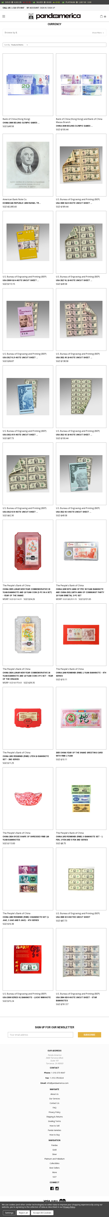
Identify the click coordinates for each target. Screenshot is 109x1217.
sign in (43, 7)
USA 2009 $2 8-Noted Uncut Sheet (73, 917)
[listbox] (20, 45)
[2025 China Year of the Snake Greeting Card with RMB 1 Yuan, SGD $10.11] (81, 718)
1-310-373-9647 (17, 7)
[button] (54, 32)
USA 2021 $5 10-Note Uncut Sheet (74, 357)
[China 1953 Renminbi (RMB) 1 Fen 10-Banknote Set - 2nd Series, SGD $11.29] (28, 718)
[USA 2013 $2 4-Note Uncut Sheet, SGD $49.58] (81, 474)
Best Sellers (54, 1168)
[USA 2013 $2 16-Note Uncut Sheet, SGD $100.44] (81, 396)
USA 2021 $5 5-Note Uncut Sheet (20, 434)
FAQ (54, 1107)
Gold (54, 1149)
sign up (51, 7)
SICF (54, 1177)
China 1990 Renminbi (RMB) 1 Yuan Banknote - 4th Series (81, 674)
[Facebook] (52, 1188)
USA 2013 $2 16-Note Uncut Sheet (74, 434)
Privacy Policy (54, 1112)
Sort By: (7, 45)
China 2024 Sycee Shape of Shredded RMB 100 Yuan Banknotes (26, 838)
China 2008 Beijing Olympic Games (21, 122)
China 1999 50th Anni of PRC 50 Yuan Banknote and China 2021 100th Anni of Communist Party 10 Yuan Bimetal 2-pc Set (80, 592)
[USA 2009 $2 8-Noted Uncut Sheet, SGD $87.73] (81, 879)
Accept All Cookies (42, 1212)
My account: (33, 7)
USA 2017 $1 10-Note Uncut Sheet (74, 280)
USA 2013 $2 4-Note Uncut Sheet (73, 511)
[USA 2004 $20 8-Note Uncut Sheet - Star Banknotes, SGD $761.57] (81, 959)
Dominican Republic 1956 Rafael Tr (22, 202)
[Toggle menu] (3, 16)
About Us (54, 1094)
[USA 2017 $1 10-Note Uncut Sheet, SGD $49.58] (81, 242)
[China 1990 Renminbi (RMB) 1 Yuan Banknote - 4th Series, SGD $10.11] (81, 634)
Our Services (54, 1098)
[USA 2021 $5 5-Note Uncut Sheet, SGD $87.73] (28, 396)
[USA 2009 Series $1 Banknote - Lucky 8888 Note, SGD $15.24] (28, 959)
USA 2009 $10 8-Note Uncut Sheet (74, 202)
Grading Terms (54, 1121)
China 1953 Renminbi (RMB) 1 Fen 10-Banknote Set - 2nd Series (26, 758)
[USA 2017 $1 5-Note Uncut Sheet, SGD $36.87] (28, 319)
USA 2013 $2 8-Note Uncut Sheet (20, 511)
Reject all (23, 1212)
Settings (9, 1212)
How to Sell (54, 1125)
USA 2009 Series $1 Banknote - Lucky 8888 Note (27, 997)
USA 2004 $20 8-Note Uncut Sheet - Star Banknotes (76, 999)
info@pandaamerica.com (57, 1083)
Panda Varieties (54, 1130)
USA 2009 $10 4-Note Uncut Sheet (21, 280)
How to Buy (54, 1134)
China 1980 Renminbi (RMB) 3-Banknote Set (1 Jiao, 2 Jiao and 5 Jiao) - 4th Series (26, 919)
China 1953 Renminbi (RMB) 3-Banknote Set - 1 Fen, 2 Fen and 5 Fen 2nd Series (79, 838)
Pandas (54, 1145)
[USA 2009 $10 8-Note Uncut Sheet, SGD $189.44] (81, 165)
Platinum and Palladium (54, 1158)
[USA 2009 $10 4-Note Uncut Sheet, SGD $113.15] (28, 242)
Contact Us (54, 1103)
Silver (54, 1154)
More (54, 1172)
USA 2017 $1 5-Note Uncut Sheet (20, 357)
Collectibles (54, 1163)
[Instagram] (57, 1188)
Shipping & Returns (54, 1116)
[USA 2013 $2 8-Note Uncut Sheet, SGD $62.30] (28, 474)
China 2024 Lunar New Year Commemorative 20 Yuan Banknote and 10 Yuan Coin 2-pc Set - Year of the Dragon (28, 675)
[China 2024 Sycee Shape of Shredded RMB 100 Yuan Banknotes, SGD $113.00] (28, 798)
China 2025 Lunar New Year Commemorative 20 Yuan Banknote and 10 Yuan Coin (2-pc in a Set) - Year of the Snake (27, 592)
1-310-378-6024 (57, 1078)
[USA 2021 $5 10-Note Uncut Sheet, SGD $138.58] (81, 319)
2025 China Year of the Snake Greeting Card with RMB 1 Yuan (79, 754)
